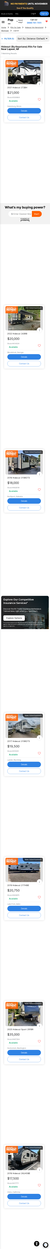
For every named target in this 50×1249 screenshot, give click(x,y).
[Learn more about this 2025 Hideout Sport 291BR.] (24, 1014)
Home (3, 27)
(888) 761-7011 (34, 23)
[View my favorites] (46, 21)
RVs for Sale (16, 27)
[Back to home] (10, 21)
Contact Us (24, 117)
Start (36, 214)
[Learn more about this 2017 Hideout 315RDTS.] (24, 726)
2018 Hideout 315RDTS (18, 478)
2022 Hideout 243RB (17, 334)
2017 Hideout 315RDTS (18, 741)
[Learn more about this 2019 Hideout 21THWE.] (24, 870)
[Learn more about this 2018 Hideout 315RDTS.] (24, 462)
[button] (36, 1243)
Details (24, 111)
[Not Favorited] (39, 99)
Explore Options (14, 618)
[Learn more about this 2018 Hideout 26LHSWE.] (24, 1158)
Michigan (5, 31)
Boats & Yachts (7, 14)
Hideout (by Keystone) (34, 27)
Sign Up (44, 14)
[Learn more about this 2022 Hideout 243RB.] (24, 318)
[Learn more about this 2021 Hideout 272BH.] (24, 72)
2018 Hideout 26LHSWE (18, 1173)
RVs (16, 14)
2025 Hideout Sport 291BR (20, 1029)
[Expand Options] (39, 84)
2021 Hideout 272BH (17, 87)
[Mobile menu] (3, 21)
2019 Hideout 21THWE (18, 885)
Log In (33, 14)
